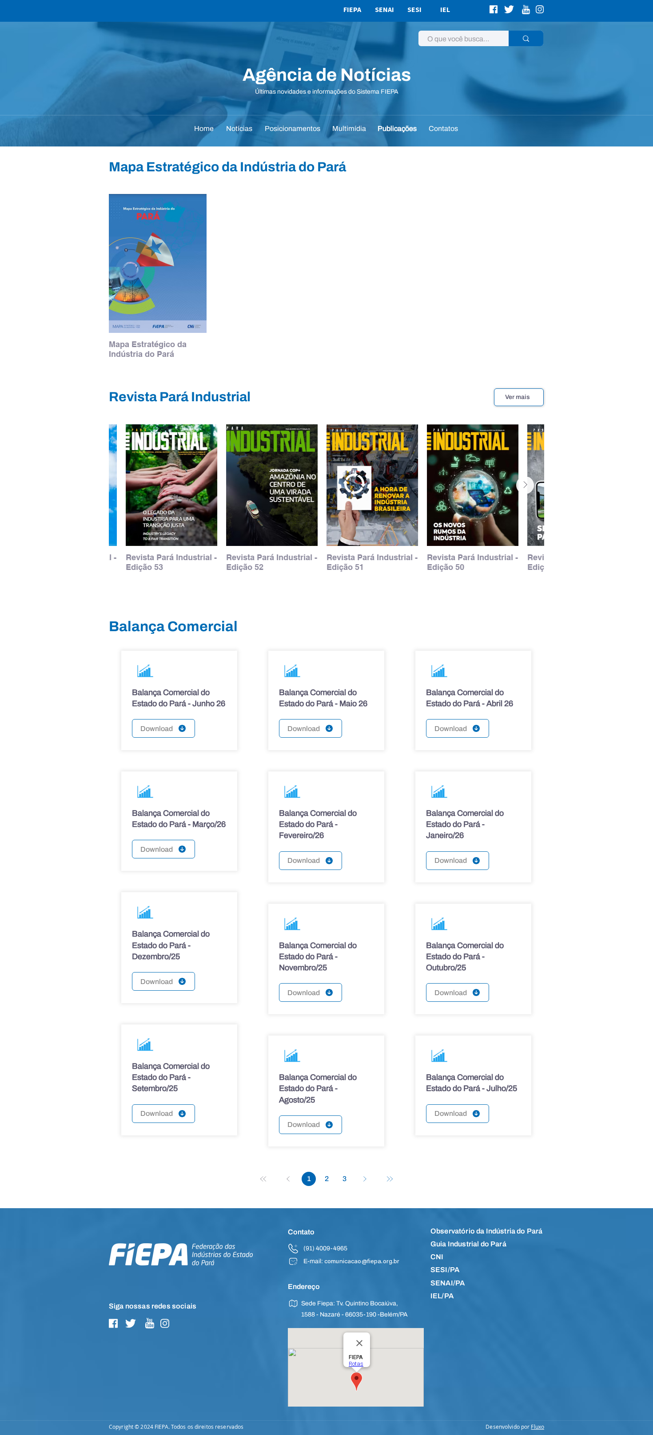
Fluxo (537, 1426)
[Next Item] (525, 485)
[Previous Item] (128, 485)
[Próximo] (365, 1179)
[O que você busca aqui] (526, 38)
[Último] (389, 1179)
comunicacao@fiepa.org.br (361, 1262)
